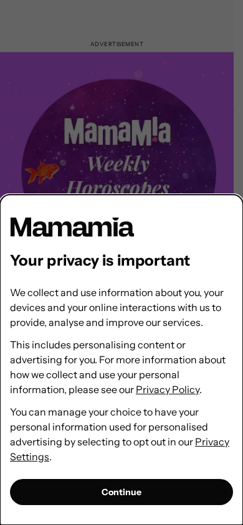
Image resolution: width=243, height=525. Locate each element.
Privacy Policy (167, 389)
